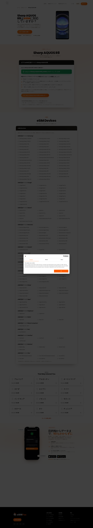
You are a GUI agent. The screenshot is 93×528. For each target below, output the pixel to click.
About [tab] (62, 259)
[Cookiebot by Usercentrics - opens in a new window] (63, 256)
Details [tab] (46, 259)
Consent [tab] (31, 259)
